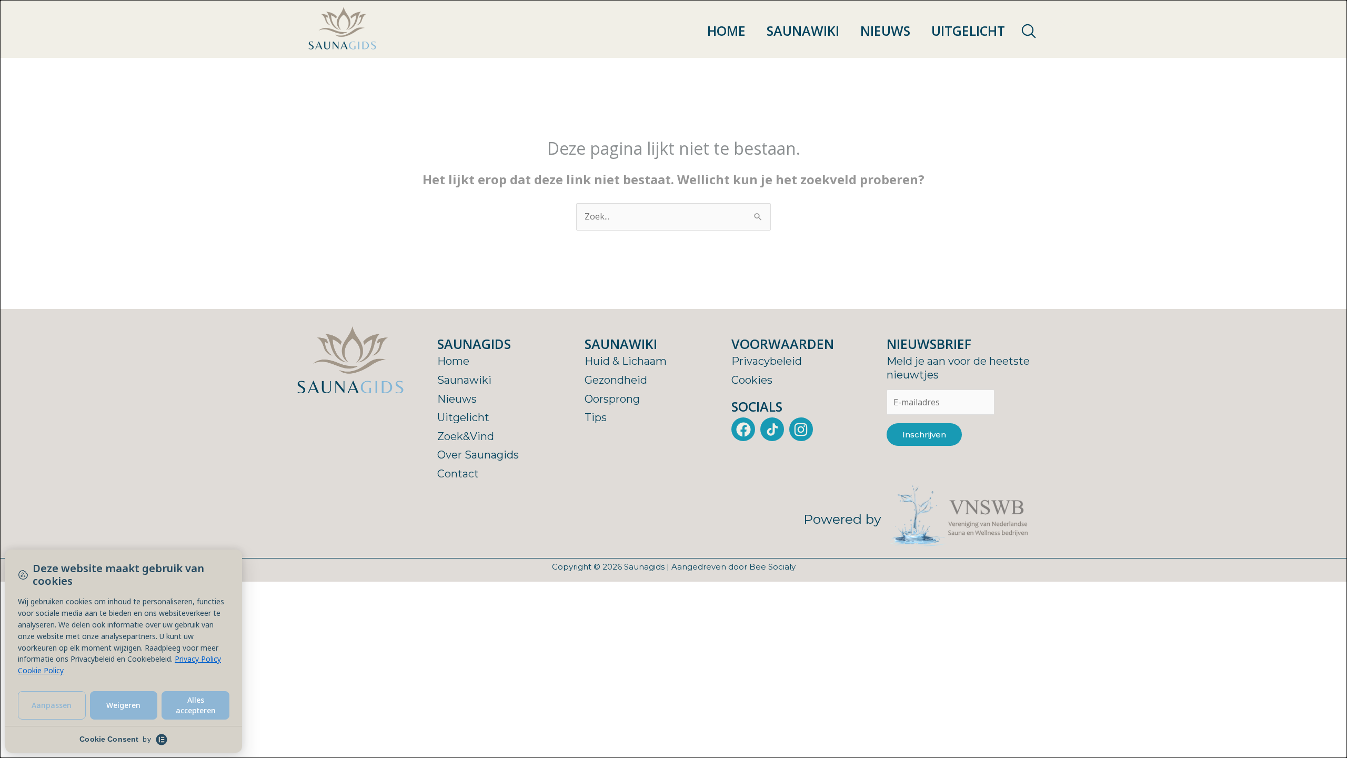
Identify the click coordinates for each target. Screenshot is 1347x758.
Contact (458, 473)
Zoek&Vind (465, 436)
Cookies (751, 380)
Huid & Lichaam (626, 361)
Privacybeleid (766, 361)
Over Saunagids (478, 454)
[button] (1028, 31)
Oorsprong (612, 399)
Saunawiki (803, 30)
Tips (596, 417)
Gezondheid (616, 380)
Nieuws (885, 30)
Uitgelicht (968, 30)
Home (726, 30)
